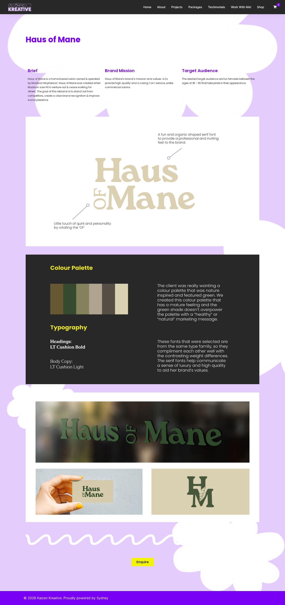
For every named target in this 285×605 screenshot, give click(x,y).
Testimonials (216, 7)
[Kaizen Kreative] (19, 7)
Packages (195, 7)
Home (147, 7)
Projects (177, 7)
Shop (260, 7)
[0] (275, 7)
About (161, 7)
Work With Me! (241, 7)
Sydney (102, 598)
